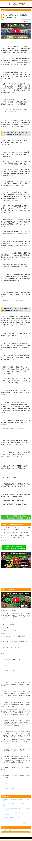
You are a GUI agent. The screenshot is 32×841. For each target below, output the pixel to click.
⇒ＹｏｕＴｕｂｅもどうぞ (8, 788)
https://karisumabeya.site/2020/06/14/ (13, 428)
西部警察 (6, 670)
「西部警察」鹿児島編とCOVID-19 (10, 817)
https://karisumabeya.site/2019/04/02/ (13, 300)
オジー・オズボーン (16, 647)
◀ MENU (4, 10)
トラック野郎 (7, 659)
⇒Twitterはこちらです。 (7, 783)
